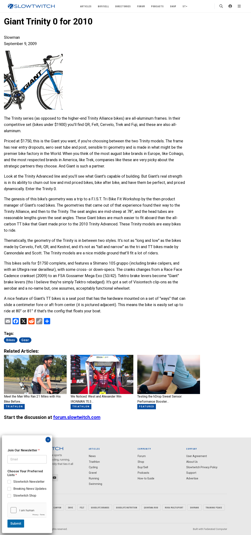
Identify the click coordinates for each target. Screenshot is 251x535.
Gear (25, 340)
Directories (123, 6)
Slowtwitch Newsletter (29, 481)
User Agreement (196, 456)
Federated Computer (215, 529)
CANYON (57, 507)
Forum (141, 6)
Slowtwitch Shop (24, 495)
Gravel (93, 472)
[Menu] (239, 6)
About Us (192, 461)
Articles (86, 6)
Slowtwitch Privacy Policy (201, 467)
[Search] (221, 6)
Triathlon (94, 461)
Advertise (192, 478)
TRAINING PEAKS (214, 507)
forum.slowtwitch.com (76, 417)
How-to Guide (146, 478)
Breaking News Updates (29, 488)
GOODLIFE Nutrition (126, 507)
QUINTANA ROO (151, 507)
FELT (82, 507)
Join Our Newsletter (23, 450)
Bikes (10, 340)
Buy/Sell (103, 6)
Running (94, 478)
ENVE (70, 507)
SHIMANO (194, 507)
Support (191, 472)
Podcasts (157, 6)
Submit (15, 523)
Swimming (95, 483)
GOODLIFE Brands (100, 507)
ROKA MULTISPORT (174, 507)
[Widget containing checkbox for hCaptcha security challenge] (27, 510)
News (92, 456)
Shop (173, 6)
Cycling (93, 467)
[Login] (230, 6)
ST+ (185, 6)
